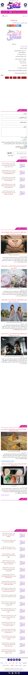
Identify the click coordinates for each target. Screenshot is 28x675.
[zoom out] (7, 15)
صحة (26, 15)
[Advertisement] (14, 94)
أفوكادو (14, 77)
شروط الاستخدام (24, 140)
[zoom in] (3, 15)
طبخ (23, 15)
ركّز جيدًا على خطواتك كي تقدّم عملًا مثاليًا (8, 548)
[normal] (5, 15)
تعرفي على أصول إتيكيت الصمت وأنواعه (8, 596)
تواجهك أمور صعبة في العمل (8, 541)
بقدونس (7, 77)
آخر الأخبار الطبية (5, 495)
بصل (11, 77)
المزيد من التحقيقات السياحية (7, 461)
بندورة (19, 77)
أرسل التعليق (23, 157)
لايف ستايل (24, 77)
